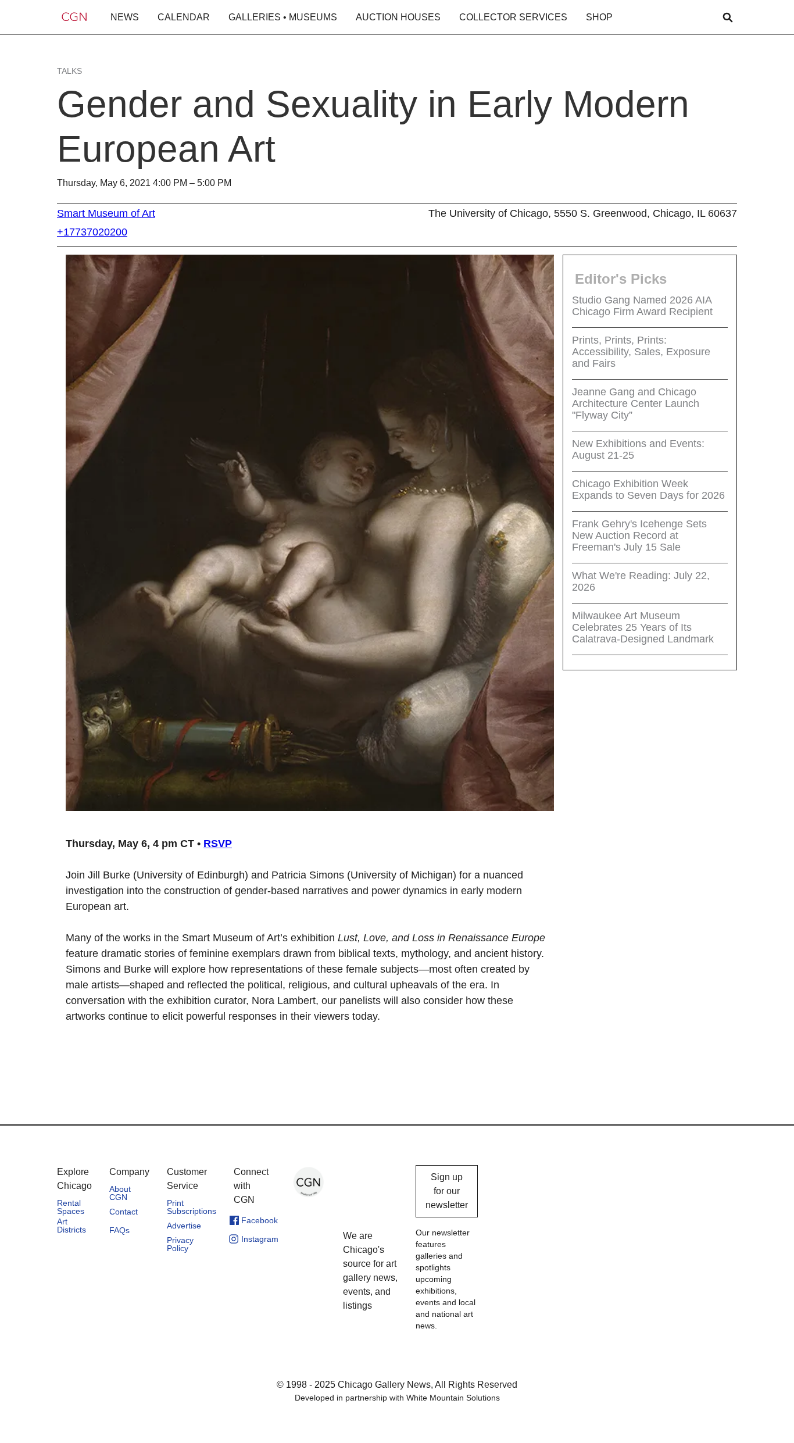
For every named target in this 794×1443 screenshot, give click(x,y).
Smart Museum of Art (106, 213)
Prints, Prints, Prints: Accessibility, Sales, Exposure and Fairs (641, 351)
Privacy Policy (180, 1244)
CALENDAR (184, 17)
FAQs (119, 1230)
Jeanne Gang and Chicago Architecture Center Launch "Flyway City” (635, 403)
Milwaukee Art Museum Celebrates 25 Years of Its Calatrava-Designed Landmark (643, 627)
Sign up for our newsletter (446, 1191)
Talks (69, 71)
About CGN (120, 1193)
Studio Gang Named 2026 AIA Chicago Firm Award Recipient (642, 305)
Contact (123, 1212)
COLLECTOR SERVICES (513, 17)
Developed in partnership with (397, 1397)
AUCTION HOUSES (398, 17)
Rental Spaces (70, 1207)
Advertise (184, 1225)
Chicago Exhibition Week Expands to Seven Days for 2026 (648, 489)
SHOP (599, 17)
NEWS (124, 17)
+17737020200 (92, 232)
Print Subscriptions (191, 1207)
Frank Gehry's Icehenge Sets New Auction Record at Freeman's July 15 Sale (639, 535)
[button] (124, 17)
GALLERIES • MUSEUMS (282, 17)
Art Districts (71, 1225)
